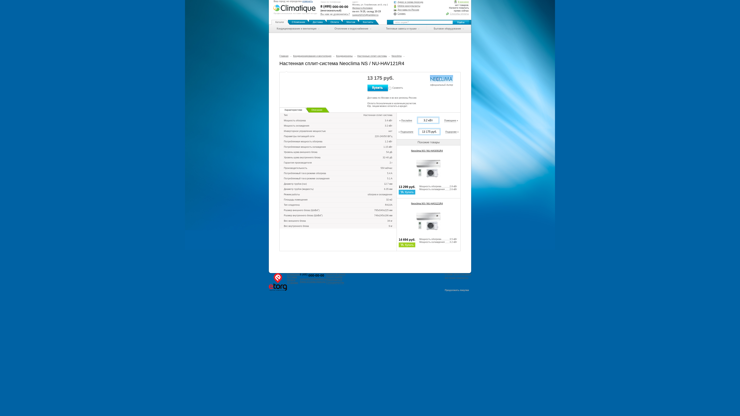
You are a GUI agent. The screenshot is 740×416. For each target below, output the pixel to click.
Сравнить (397, 87)
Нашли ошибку (334, 277)
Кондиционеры (344, 56)
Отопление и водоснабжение (351, 28)
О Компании (298, 22)
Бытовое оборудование (447, 28)
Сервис (402, 13)
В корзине (463, 2)
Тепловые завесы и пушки (401, 28)
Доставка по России (408, 9)
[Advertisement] (370, 41)
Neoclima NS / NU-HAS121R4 (427, 203)
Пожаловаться (334, 280)
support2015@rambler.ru (365, 15)
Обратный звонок (335, 274)
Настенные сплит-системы (372, 56)
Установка (292, 282)
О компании (293, 274)
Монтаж (350, 22)
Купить (409, 192)
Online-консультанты (409, 6)
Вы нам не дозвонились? (335, 14)
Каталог (279, 22)
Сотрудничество (335, 282)
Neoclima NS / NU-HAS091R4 (427, 150)
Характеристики (293, 110)
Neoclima (397, 56)
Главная (283, 56)
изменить (307, 1)
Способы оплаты (459, 14)
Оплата (334, 22)
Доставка (318, 22)
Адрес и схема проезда (410, 2)
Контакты (368, 22)
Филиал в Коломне (362, 8)
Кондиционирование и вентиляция (296, 28)
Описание (316, 110)
